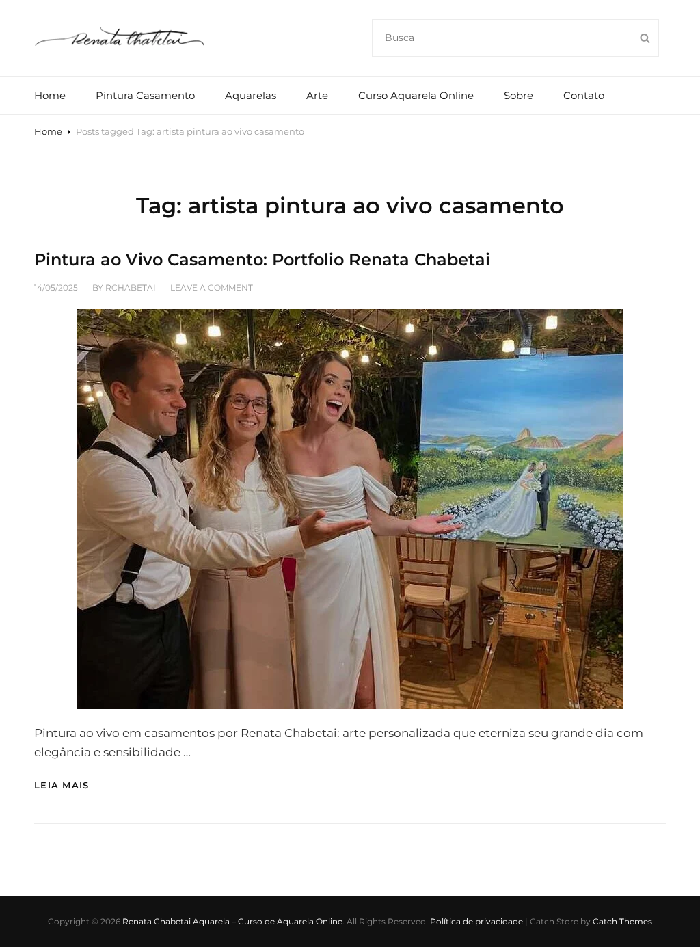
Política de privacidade (476, 921)
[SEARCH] (645, 38)
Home (50, 95)
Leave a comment (211, 287)
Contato (583, 95)
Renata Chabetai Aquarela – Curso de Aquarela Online (232, 921)
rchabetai (130, 287)
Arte (317, 95)
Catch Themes (622, 921)
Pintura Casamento (145, 95)
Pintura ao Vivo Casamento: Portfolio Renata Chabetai (262, 259)
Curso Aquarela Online (416, 95)
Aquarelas (250, 95)
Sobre (518, 95)
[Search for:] (515, 37)
